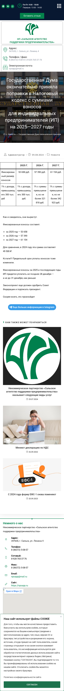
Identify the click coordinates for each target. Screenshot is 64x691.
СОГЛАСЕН (32, 684)
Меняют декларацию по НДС (32, 447)
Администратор (16, 155)
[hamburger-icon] (59, 6)
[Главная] (4, 134)
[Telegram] (3, 6)
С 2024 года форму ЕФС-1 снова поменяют (32, 494)
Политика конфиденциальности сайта (22, 677)
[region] (32, 652)
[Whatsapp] (12, 6)
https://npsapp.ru (19, 585)
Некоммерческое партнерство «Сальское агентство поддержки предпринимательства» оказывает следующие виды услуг (32, 391)
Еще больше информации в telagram (33, 307)
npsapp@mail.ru (19, 576)
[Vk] (8, 6)
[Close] (61, 616)
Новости (55, 155)
